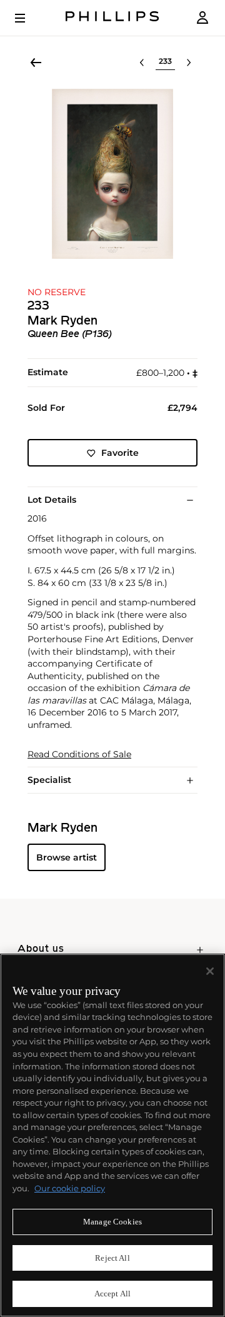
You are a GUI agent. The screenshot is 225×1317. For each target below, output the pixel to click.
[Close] (210, 971)
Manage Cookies (112, 1221)
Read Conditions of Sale (79, 754)
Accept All (112, 1293)
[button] (113, 174)
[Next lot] (189, 62)
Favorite (120, 452)
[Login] (202, 18)
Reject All (112, 1258)
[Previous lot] (142, 62)
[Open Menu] (28, 18)
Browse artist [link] (66, 857)
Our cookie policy (69, 1188)
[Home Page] (112, 17)
